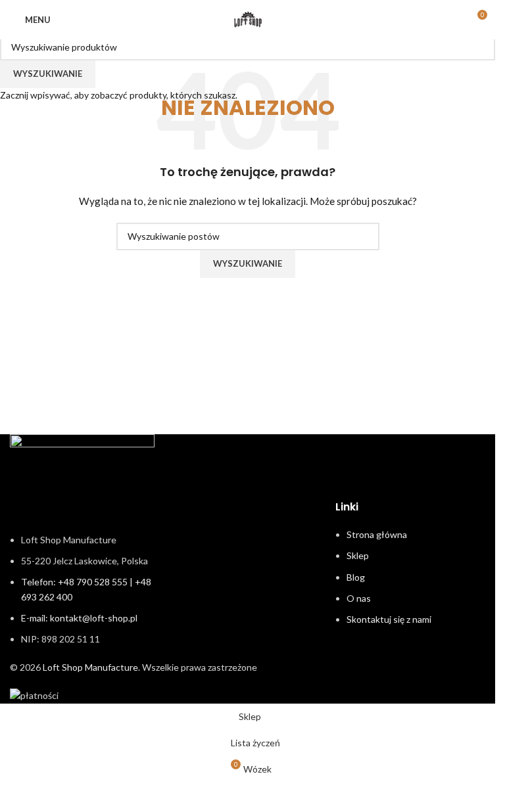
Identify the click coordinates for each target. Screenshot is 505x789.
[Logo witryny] (247, 18)
